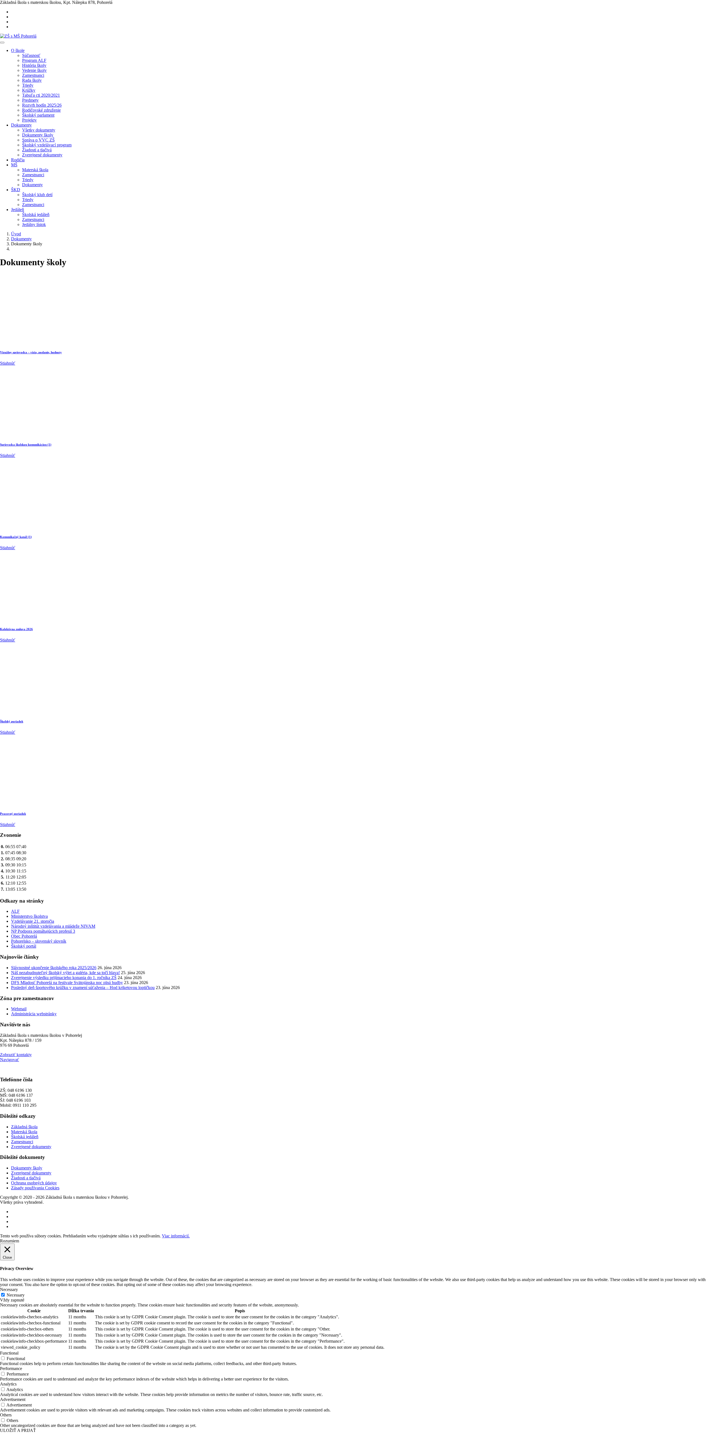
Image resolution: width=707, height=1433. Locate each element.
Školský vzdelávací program (47, 145)
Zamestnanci (33, 75)
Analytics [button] (8, 1384)
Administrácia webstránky (34, 1013)
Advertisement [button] (12, 1399)
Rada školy (32, 80)
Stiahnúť (7, 363)
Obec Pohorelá (24, 936)
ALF (15, 911)
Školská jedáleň (35, 214)
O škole (18, 50)
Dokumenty (21, 125)
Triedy (27, 85)
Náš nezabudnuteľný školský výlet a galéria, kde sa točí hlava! (65, 972)
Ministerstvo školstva (29, 916)
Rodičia (18, 159)
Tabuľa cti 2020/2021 (41, 95)
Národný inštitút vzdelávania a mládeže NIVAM (53, 926)
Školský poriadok (11, 721)
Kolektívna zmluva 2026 (16, 629)
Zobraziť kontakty (16, 1054)
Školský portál (23, 946)
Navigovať (9, 1059)
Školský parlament (38, 115)
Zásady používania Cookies (35, 1187)
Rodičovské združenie (41, 110)
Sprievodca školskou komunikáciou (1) (25, 444)
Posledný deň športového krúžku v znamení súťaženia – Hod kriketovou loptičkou (83, 987)
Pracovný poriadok (13, 813)
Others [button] (6, 1415)
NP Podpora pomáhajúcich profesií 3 (43, 931)
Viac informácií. (176, 1236)
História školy (34, 65)
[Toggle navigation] (2, 42)
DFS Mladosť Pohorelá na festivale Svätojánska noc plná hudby (67, 982)
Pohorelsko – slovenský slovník (38, 941)
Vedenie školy (34, 70)
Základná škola (24, 1126)
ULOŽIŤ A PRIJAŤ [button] (18, 1430)
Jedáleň (17, 209)
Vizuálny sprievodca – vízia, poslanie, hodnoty (31, 352)
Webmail (19, 1008)
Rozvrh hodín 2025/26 (42, 105)
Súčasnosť (31, 55)
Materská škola (35, 169)
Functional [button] (9, 1353)
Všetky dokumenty (38, 130)
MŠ (14, 164)
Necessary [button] (9, 1289)
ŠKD (15, 189)
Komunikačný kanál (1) (16, 536)
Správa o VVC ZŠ (38, 140)
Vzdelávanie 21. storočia (32, 921)
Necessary (16, 1295)
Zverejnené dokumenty (42, 154)
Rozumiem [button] (9, 1241)
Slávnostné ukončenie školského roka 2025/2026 (53, 967)
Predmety (30, 100)
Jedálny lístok (34, 224)
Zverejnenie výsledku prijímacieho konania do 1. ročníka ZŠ (64, 977)
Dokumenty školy (37, 135)
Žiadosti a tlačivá (37, 150)
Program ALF (34, 60)
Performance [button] (11, 1368)
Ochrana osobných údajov (34, 1182)
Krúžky (28, 90)
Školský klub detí (37, 194)
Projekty (29, 120)
